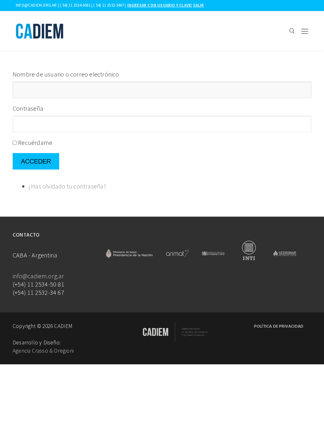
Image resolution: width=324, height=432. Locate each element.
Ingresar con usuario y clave (159, 5)
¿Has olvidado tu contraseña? (67, 186)
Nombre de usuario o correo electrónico (66, 74)
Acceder (36, 161)
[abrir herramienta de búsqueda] (292, 31)
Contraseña (28, 108)
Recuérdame (35, 142)
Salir (198, 5)
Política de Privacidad (278, 326)
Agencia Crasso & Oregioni (43, 350)
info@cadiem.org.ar (38, 276)
